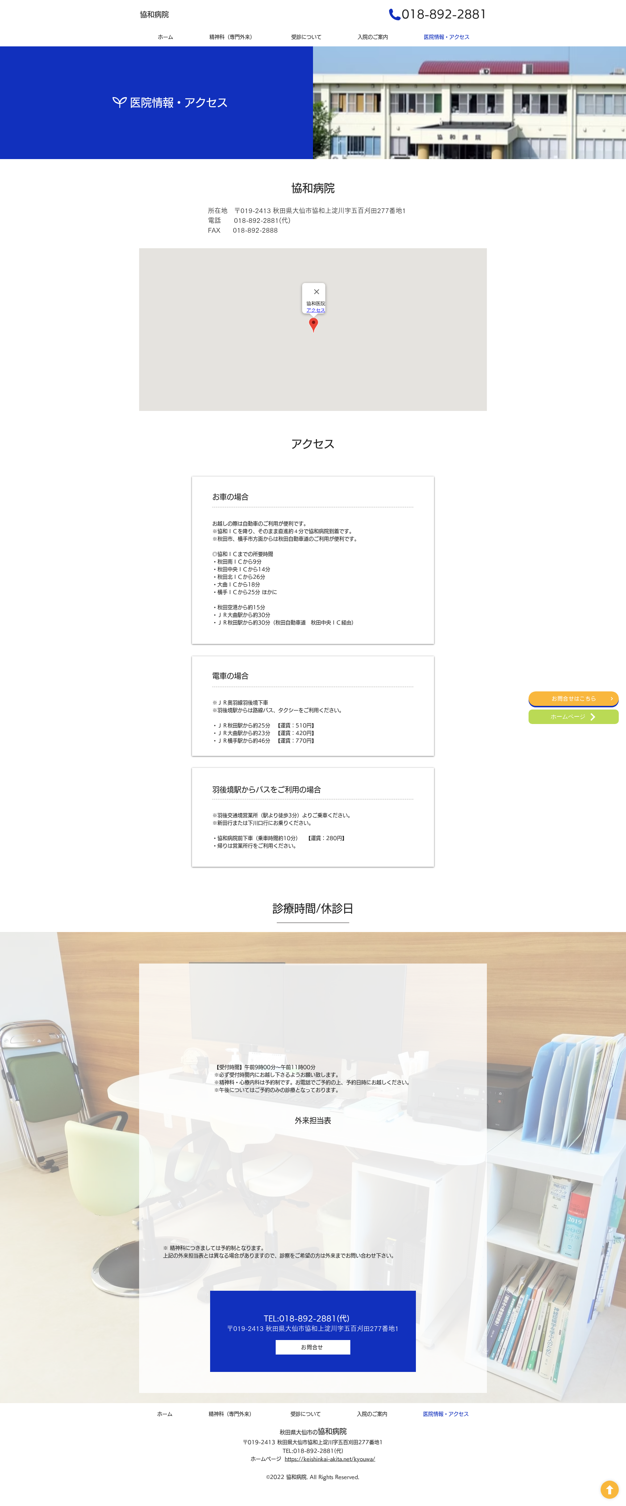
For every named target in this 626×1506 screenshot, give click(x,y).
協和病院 (332, 1431)
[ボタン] (610, 1490)
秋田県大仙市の (299, 1432)
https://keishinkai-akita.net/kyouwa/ (330, 1458)
